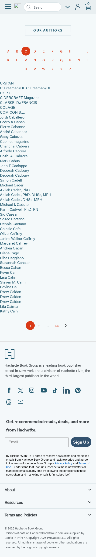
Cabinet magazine (14, 141)
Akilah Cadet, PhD (15, 190)
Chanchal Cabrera (14, 146)
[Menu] (8, 6)
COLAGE (7, 107)
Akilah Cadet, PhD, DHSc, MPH (25, 194)
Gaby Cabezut (11, 136)
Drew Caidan (10, 291)
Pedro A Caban (12, 121)
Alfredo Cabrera (13, 151)
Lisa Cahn (8, 277)
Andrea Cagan (11, 248)
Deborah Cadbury (14, 170)
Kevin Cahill (9, 272)
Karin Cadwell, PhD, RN (19, 209)
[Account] (78, 7)
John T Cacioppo (13, 165)
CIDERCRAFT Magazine (19, 97)
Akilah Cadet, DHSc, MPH (21, 199)
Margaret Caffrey (14, 243)
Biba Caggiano (12, 257)
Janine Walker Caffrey (17, 238)
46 (58, 326)
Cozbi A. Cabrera (13, 155)
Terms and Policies (21, 515)
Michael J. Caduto (14, 204)
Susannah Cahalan (15, 262)
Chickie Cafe (10, 228)
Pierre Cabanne (12, 126)
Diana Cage (9, 253)
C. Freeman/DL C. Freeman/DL (25, 88)
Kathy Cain (9, 311)
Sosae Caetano (12, 218)
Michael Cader (12, 185)
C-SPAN (7, 83)
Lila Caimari (10, 306)
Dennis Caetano (13, 223)
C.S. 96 (5, 92)
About (10, 489)
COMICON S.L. (12, 112)
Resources (14, 502)
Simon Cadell (11, 180)
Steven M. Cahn (13, 282)
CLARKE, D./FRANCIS (18, 102)
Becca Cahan (10, 267)
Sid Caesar (9, 214)
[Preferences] (67, 7)
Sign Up (81, 442)
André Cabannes (13, 131)
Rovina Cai (8, 286)
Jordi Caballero (12, 117)
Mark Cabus (10, 160)
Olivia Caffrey (11, 233)
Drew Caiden (10, 296)
